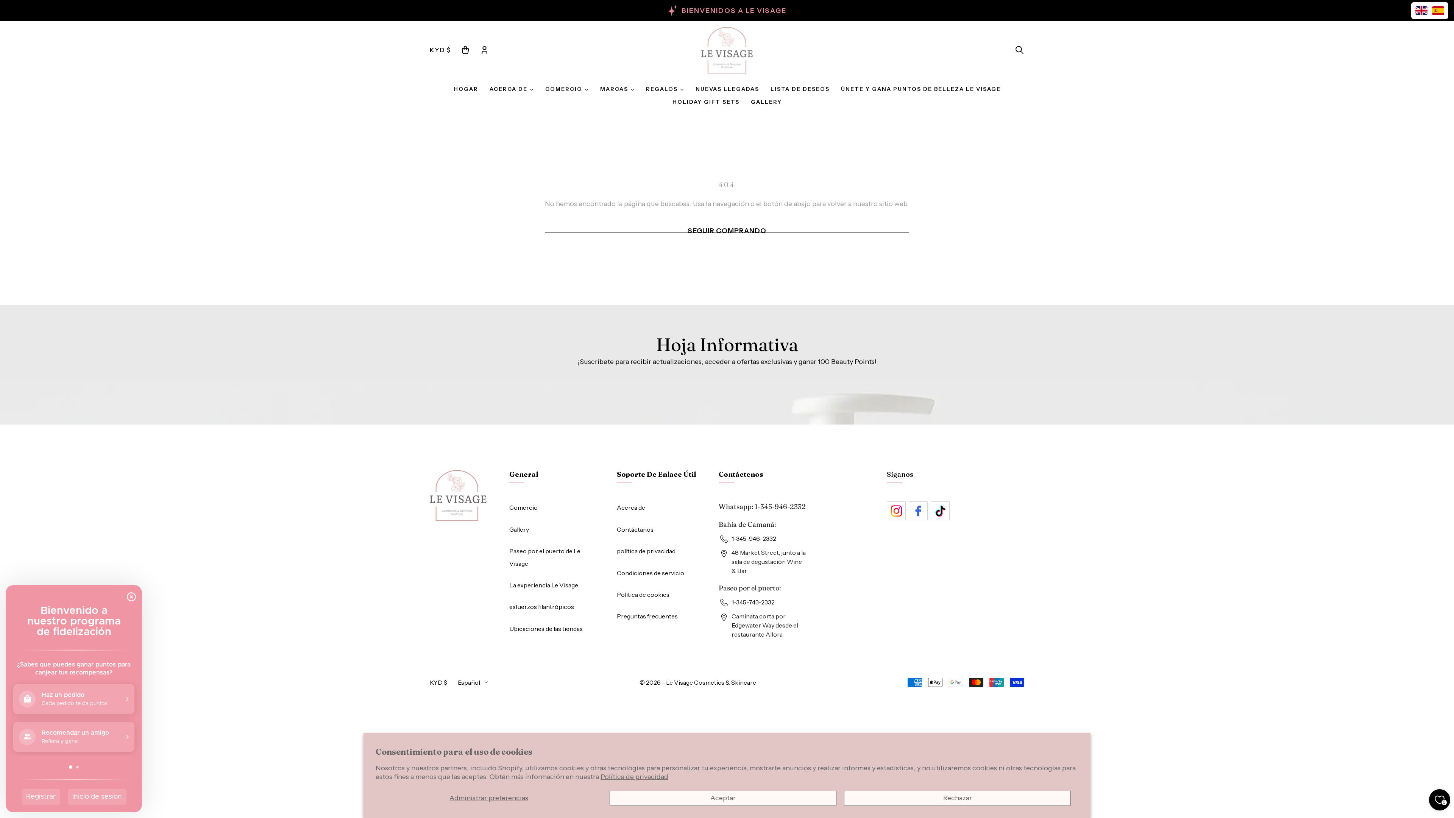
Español (469, 682)
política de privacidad (646, 551)
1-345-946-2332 (780, 506)
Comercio (523, 507)
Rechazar (957, 798)
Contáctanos (635, 529)
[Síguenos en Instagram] (896, 510)
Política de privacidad (634, 777)
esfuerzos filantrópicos (541, 606)
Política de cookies (643, 594)
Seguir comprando (727, 230)
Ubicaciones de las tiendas (546, 628)
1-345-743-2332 (753, 602)
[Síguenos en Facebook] (918, 510)
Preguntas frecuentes (647, 616)
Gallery (519, 529)
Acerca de (631, 507)
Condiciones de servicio (650, 573)
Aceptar (723, 798)
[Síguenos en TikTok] (940, 510)
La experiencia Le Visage (543, 585)
